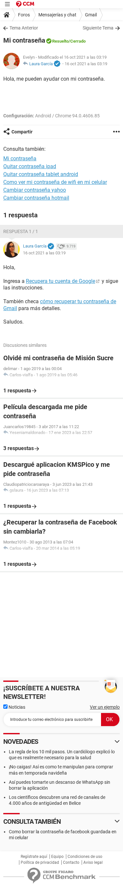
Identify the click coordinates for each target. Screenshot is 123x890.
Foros (24, 14)
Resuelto (60, 41)
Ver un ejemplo (105, 707)
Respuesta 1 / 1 (20, 231)
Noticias (16, 707)
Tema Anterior (24, 27)
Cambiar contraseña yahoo (34, 190)
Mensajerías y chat (57, 14)
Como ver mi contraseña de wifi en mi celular (55, 182)
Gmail (91, 14)
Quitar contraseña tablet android (40, 174)
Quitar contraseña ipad (29, 166)
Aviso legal (93, 862)
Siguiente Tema (98, 27)
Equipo (57, 856)
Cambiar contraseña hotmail (36, 198)
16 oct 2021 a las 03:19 (86, 63)
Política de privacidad (40, 862)
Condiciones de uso (85, 856)
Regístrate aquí (34, 856)
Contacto (71, 862)
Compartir (21, 131)
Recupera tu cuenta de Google (60, 281)
